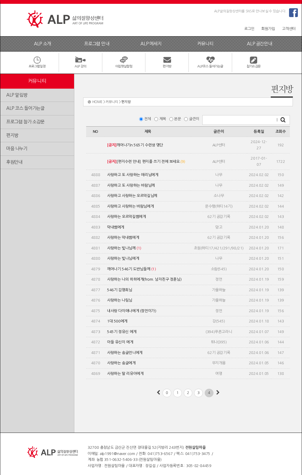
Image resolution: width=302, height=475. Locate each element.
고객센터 (289, 29)
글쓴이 (195, 119)
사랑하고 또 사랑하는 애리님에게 (132, 175)
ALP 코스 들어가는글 (25, 108)
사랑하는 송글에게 (121, 363)
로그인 (249, 29)
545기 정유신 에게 (122, 332)
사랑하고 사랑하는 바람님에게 (130, 206)
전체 (148, 119)
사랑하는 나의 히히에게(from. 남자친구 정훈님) (144, 279)
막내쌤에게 (115, 227)
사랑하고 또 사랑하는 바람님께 (131, 185)
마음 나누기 (16, 148)
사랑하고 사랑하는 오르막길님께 (132, 196)
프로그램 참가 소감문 (25, 122)
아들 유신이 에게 (120, 342)
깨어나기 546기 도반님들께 (131, 269)
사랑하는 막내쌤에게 (123, 237)
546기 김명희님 (119, 290)
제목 (163, 119)
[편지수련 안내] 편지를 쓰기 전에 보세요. (146, 161)
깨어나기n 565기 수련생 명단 (135, 145)
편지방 (12, 135)
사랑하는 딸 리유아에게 (125, 373)
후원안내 (14, 162)
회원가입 (268, 29)
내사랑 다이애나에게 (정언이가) (131, 311)
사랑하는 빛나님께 (124, 248)
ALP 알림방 (16, 95)
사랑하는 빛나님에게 (123, 258)
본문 (178, 119)
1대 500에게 (117, 321)
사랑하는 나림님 (119, 300)
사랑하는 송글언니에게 (124, 353)
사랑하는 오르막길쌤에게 (126, 217)
